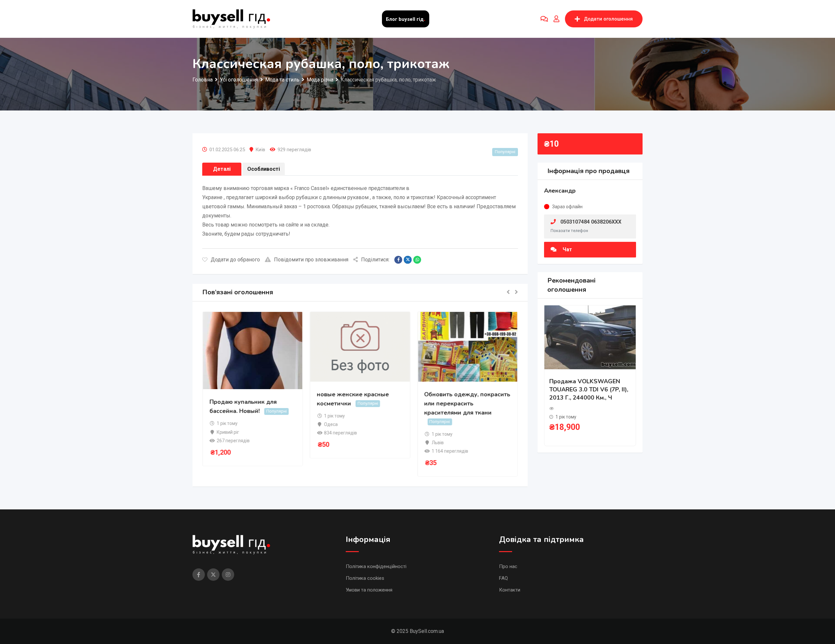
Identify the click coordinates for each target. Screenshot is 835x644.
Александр (560, 191)
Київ (260, 150)
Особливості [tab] (263, 169)
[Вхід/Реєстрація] (556, 19)
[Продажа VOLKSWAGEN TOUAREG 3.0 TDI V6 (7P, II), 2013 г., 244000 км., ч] (590, 337)
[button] (508, 292)
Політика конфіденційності (376, 566)
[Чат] (544, 19)
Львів (438, 442)
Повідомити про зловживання (311, 259)
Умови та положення (369, 590)
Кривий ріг (228, 432)
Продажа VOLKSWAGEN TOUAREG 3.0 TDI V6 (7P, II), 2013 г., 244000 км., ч (588, 389)
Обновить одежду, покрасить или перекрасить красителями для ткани (467, 403)
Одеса (331, 424)
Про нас (508, 566)
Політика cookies (365, 578)
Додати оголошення (608, 19)
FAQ (503, 578)
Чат (566, 249)
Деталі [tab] (222, 169)
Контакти (509, 590)
